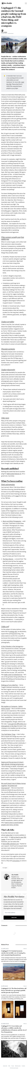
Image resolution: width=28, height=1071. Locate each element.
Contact (23, 1065)
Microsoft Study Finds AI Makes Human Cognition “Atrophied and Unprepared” (13, 786)
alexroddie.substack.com (11, 844)
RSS (9, 1065)
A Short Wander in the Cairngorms (12, 646)
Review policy (18, 1065)
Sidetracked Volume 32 (14, 474)
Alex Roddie (4, 32)
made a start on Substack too (13, 674)
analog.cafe (13, 631)
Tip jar (12, 1065)
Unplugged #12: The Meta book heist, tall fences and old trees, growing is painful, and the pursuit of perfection (13, 990)
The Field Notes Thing (8, 734)
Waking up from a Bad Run (9, 685)
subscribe (9, 835)
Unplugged (4, 867)
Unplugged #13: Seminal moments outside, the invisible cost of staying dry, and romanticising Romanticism (13, 953)
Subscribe (14, 917)
